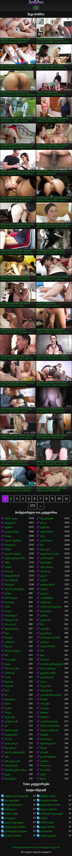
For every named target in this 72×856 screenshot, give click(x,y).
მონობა (44, 712)
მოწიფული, (11, 809)
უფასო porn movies (50, 805)
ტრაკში (44, 752)
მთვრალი (45, 765)
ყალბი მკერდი (48, 756)
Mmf (7, 690)
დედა (8, 664)
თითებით (10, 602)
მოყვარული (11, 615)
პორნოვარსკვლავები (51, 813)
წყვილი (9, 646)
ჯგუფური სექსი (48, 673)
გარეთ (43, 615)
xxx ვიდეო (10, 818)
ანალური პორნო (49, 800)
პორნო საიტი (47, 822)
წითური (9, 637)
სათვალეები (11, 765)
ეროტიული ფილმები (16, 831)
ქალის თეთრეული (14, 589)
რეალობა (45, 686)
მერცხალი (10, 699)
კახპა (7, 606)
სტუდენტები (11, 734)
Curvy (8, 677)
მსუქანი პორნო (48, 796)
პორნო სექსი (11, 813)
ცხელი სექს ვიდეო (14, 822)
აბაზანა (44, 761)
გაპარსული (46, 540)
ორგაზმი (44, 703)
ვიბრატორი (46, 690)
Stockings (45, 571)
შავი (7, 633)
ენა (6, 726)
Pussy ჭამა (10, 659)
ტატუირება (46, 633)
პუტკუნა (44, 734)
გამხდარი (10, 642)
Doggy (8, 536)
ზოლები (9, 571)
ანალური (9, 584)
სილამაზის (46, 562)
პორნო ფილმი (48, 835)
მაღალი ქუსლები (49, 730)
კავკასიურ (45, 620)
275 (32, 505)
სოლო (8, 611)
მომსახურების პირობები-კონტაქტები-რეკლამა (36, 847)
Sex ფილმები (12, 800)
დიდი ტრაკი (11, 743)
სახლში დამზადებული (52, 664)
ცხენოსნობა (46, 531)
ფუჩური (9, 527)
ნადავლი (45, 549)
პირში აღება (11, 518)
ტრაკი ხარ (10, 624)
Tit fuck (8, 739)
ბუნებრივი (45, 602)
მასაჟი (43, 748)
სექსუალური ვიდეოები (16, 796)
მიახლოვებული (13, 651)
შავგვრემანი (46, 518)
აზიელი (44, 589)
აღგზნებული (46, 598)
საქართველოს (48, 743)
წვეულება (10, 717)
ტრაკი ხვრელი (48, 668)
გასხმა (8, 567)
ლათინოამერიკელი (50, 695)
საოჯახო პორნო (13, 835)
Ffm (42, 651)
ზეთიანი (9, 681)
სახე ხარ (9, 686)
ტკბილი (44, 593)
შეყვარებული (12, 628)
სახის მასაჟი (11, 598)
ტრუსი (8, 593)
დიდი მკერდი (12, 531)
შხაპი (43, 778)
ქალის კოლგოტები (15, 752)
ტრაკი (43, 523)
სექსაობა (45, 527)
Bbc (6, 655)
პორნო (44, 818)
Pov (42, 624)
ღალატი (44, 708)
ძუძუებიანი (10, 523)
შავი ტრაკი (10, 748)
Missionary (10, 545)
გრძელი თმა (11, 721)
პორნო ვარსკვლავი (50, 606)
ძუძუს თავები (11, 730)
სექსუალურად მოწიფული (17, 558)
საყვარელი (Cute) (49, 553)
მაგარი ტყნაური (48, 809)
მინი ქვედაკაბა (12, 761)
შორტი (43, 699)
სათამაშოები (11, 580)
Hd (41, 545)
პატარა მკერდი (13, 540)
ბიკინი (8, 708)
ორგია (8, 712)
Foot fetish (45, 770)
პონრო (36, 2)
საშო (7, 562)
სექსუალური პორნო (15, 827)
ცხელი (43, 576)
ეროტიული (46, 739)
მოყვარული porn (13, 805)
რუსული (44, 717)
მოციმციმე (10, 778)
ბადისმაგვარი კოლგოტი (17, 770)
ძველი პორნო (47, 827)
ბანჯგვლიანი (11, 620)
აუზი (7, 756)
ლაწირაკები (46, 558)
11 (66, 498)
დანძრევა (10, 673)
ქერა (42, 536)
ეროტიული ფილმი (50, 637)
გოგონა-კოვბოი (13, 553)
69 (6, 695)
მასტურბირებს (12, 576)
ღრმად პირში (47, 584)
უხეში (43, 774)
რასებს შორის (47, 646)
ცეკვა (7, 774)
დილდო (44, 642)
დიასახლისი (46, 677)
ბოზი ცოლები (12, 668)
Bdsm (7, 703)
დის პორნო (46, 831)
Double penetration (50, 726)
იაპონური (45, 628)
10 (59, 498)
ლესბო (44, 580)
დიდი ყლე (45, 611)
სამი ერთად (46, 567)
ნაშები (8, 549)
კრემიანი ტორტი (49, 721)
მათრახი (44, 659)
